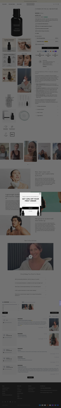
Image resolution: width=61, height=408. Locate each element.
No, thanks (30, 211)
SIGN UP (30, 208)
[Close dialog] (40, 193)
